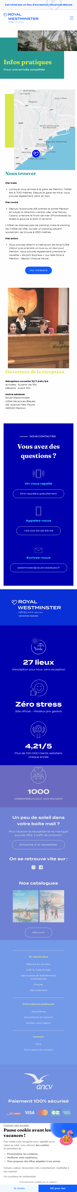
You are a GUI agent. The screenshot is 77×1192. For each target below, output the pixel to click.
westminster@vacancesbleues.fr (38, 567)
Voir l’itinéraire (38, 270)
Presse (38, 984)
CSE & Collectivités (38, 969)
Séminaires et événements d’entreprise (38, 977)
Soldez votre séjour (38, 1023)
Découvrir (38, 932)
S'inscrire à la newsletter (38, 844)
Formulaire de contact (38, 1049)
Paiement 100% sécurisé (38, 1101)
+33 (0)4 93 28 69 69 (38, 530)
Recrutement (38, 990)
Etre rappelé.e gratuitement (38, 493)
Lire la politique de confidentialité (20, 1176)
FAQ (38, 1044)
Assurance (38, 1011)
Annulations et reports (38, 1017)
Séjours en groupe (38, 964)
